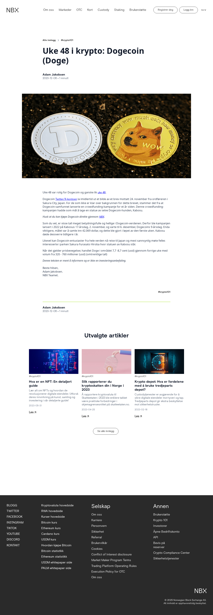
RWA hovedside (52, 511)
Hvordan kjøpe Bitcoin (56, 545)
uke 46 (102, 192)
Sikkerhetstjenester (166, 558)
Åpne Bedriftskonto (166, 532)
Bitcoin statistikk (52, 551)
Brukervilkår (99, 543)
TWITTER (13, 511)
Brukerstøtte (137, 10)
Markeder (65, 10)
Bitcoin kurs (49, 522)
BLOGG (12, 505)
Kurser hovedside (53, 517)
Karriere (96, 520)
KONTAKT (13, 545)
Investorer (160, 526)
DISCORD (13, 539)
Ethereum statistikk (54, 557)
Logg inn (189, 9)
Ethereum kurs (51, 528)
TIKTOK (12, 528)
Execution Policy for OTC (108, 572)
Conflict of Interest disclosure (111, 554)
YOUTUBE (13, 534)
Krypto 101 (160, 520)
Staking (119, 10)
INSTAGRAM (15, 522)
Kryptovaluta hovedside (57, 505)
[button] (203, 10)
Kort (90, 10)
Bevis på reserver (159, 545)
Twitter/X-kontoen (66, 199)
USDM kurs (48, 539)
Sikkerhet (97, 532)
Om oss (48, 10)
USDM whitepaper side (56, 562)
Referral (96, 537)
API (155, 537)
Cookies (97, 549)
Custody (103, 10)
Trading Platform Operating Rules (114, 566)
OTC (79, 10)
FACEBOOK (14, 517)
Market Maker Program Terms (111, 560)
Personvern (99, 526)
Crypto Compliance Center (171, 553)
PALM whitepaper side (56, 568)
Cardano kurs (50, 534)
